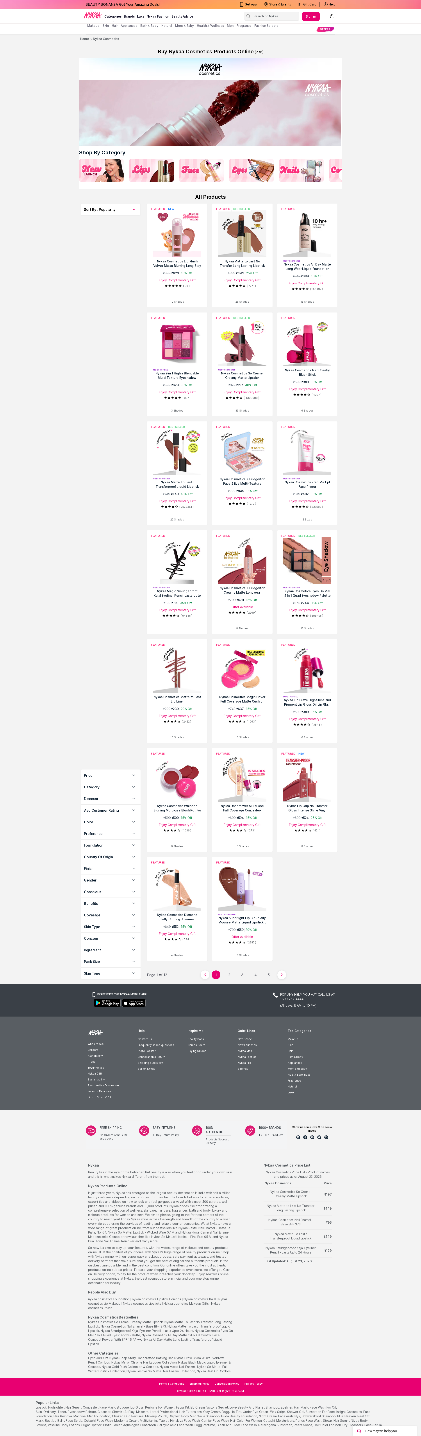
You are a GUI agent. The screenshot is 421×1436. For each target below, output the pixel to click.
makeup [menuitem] (93, 25)
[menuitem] (325, 29)
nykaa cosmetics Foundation (109, 1299)
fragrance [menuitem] (244, 25)
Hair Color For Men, (328, 1425)
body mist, (188, 1416)
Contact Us (145, 1039)
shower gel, (296, 1412)
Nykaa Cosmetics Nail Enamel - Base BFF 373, (134, 1326)
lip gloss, (137, 1407)
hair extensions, (190, 1412)
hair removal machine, (70, 1416)
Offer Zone (245, 1039)
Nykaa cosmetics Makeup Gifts (186, 1303)
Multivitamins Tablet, (154, 1420)
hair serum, (74, 1407)
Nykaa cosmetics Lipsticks (142, 1303)
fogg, (226, 1412)
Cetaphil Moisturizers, (279, 1420)
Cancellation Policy (227, 1383)
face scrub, (74, 1420)
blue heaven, (347, 1416)
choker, (117, 1416)
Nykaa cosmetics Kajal (200, 1299)
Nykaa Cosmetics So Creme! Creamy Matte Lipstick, (126, 1322)
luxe (140, 16)
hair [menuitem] (115, 25)
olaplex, (174, 1416)
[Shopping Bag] (332, 16)
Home (84, 39)
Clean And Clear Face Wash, (237, 1425)
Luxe (291, 1092)
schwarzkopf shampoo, (319, 1416)
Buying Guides (197, 1051)
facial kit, (183, 1407)
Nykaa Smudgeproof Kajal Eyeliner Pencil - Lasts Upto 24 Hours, (147, 1331)
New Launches (247, 1045)
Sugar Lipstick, (91, 1425)
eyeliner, (287, 1407)
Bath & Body (295, 1056)
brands (129, 16)
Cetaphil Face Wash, (98, 1420)
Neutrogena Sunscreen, (275, 1425)
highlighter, (56, 1407)
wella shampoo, (208, 1416)
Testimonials (96, 1067)
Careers (93, 1049)
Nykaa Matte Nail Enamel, (178, 1367)
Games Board (196, 1045)
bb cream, (198, 1407)
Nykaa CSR (95, 1073)
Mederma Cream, (126, 1420)
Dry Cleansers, (353, 1425)
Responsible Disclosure (103, 1085)
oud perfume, (134, 1416)
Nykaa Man (245, 1051)
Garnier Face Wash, (215, 1420)
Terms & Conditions (171, 1383)
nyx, (297, 1416)
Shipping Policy (199, 1383)
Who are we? (96, 1044)
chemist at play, (123, 1412)
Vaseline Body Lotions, (64, 1425)
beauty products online (203, 1252)
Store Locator (147, 1051)
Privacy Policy (253, 1383)
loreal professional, (164, 1412)
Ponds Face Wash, (309, 1420)
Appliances (295, 1062)
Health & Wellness (299, 1074)
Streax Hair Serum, (336, 1420)
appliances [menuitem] (129, 25)
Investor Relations (99, 1091)
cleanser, (104, 1412)
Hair (290, 1051)
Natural (292, 1086)
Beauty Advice (182, 16)
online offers (175, 1265)
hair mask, (301, 1407)
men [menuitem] (230, 25)
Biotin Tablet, (112, 1425)
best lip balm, (55, 1420)
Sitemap (243, 1068)
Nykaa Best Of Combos (214, 1371)
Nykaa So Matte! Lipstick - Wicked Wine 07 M (141, 1232)
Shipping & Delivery (150, 1062)
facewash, (286, 1416)
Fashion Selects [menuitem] (266, 25)
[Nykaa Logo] (93, 15)
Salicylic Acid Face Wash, (175, 1425)
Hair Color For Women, (246, 1420)
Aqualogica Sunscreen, (140, 1425)
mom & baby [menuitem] (184, 25)
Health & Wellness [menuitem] (210, 25)
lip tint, (236, 1412)
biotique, (123, 1407)
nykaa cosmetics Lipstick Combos (156, 1299)
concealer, (91, 1407)
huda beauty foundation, (239, 1416)
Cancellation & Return (151, 1056)
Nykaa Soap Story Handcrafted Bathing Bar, (141, 1358)
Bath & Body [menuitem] (149, 25)
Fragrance (294, 1080)
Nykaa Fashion (158, 16)
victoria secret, (217, 1407)
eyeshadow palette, (82, 1412)
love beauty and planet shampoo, (255, 1407)
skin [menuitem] (106, 25)
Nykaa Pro (244, 1062)
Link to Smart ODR (99, 1097)
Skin (290, 1045)
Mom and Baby (297, 1068)
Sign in (311, 16)
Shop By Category (102, 152)
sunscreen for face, (320, 1412)
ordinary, (50, 1412)
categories (113, 16)
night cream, (268, 1416)
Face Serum (373, 1425)
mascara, (142, 1412)
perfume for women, (160, 1407)
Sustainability (96, 1079)
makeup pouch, (156, 1416)
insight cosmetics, (349, 1412)
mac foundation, (99, 1416)
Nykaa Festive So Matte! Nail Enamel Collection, (161, 1371)
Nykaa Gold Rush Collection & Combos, (130, 1367)
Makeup (293, 1039)
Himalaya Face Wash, (185, 1420)
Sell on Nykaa (146, 1068)
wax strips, (278, 1412)
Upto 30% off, (98, 1358)
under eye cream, (256, 1412)
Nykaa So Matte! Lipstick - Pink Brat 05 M (181, 1237)
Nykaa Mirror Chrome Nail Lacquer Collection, (144, 1362)
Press (91, 1061)
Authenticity (95, 1055)
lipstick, (41, 1407)
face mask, (108, 1407)
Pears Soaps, (303, 1425)
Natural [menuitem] (166, 25)
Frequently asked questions (156, 1045)
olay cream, (212, 1412)
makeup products (101, 1215)
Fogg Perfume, (205, 1425)
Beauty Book (196, 1039)
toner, (62, 1412)
